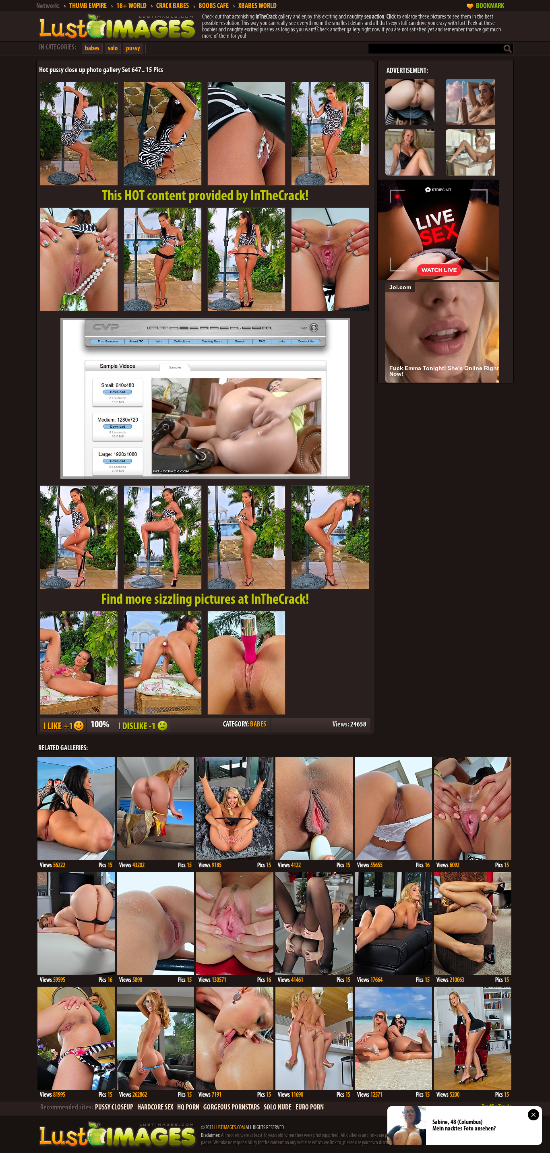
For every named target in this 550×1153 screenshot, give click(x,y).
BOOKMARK (490, 6)
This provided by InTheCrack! (205, 196)
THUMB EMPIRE (88, 6)
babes (92, 48)
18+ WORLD (131, 6)
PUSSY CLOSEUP (114, 1108)
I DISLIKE (141, 725)
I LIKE (62, 725)
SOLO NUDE (278, 1108)
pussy (133, 48)
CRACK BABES (172, 6)
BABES (258, 725)
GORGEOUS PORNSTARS (231, 1108)
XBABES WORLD (257, 6)
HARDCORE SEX (155, 1108)
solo (113, 48)
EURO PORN (310, 1108)
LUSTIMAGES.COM (229, 1128)
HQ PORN (188, 1108)
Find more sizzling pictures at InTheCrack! (205, 600)
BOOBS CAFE (213, 6)
